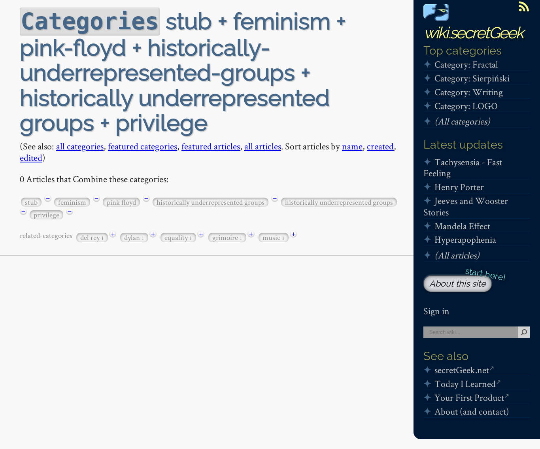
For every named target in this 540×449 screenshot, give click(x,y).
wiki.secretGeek (473, 32)
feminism (72, 202)
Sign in (436, 311)
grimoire (227, 237)
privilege (46, 214)
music (273, 237)
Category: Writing (468, 92)
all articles (262, 146)
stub (31, 202)
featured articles (210, 146)
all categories (80, 146)
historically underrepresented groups (210, 202)
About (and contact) (471, 411)
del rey (92, 237)
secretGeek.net (461, 370)
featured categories (142, 146)
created (380, 146)
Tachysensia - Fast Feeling (462, 167)
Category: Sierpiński (472, 78)
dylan (134, 237)
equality (178, 237)
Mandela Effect (462, 226)
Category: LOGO (466, 106)
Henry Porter (459, 187)
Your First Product (469, 397)
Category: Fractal (466, 64)
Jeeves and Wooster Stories (465, 206)
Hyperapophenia (465, 239)
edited (31, 157)
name (352, 146)
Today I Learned (465, 383)
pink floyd (121, 202)
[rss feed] (523, 6)
